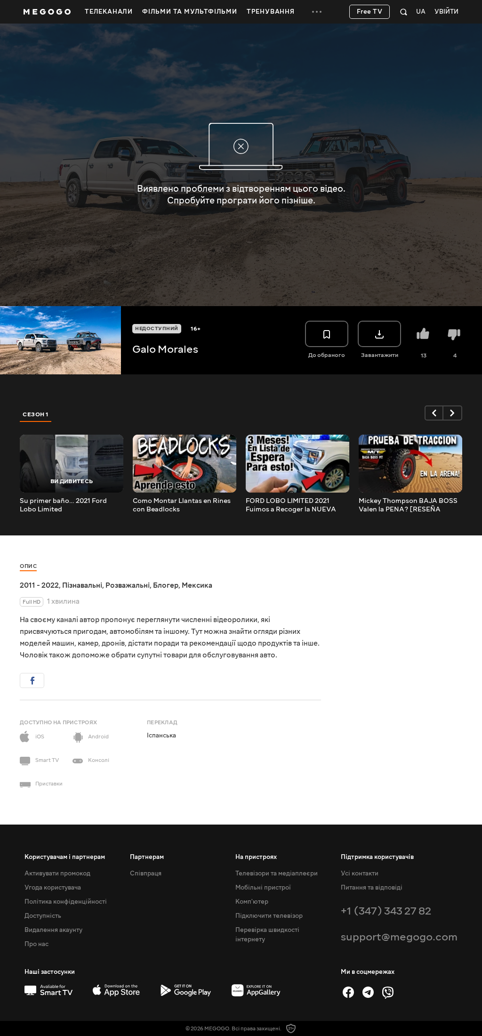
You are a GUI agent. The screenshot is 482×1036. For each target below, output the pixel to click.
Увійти (446, 12)
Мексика (197, 585)
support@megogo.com (399, 937)
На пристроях (256, 857)
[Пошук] (403, 11)
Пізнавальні (82, 585)
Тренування (271, 12)
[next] (452, 413)
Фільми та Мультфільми (189, 12)
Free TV (370, 12)
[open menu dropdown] (316, 12)
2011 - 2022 (39, 585)
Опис (28, 566)
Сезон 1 (36, 414)
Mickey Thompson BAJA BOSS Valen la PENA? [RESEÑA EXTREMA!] (408, 505)
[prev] (434, 413)
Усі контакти (359, 873)
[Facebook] (348, 992)
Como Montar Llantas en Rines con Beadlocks (182, 505)
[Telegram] (368, 992)
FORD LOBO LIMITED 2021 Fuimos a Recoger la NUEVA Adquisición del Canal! (291, 505)
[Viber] (387, 992)
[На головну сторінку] (47, 12)
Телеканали (109, 12)
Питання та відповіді (371, 887)
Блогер (165, 585)
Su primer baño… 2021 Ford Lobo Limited (63, 505)
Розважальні (127, 585)
